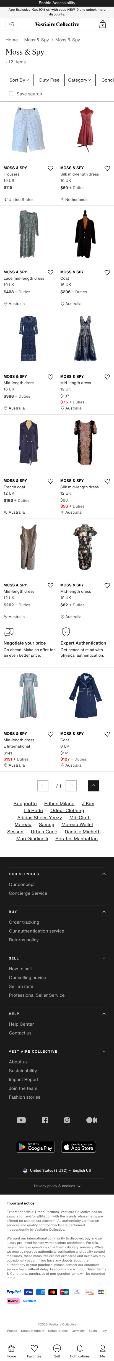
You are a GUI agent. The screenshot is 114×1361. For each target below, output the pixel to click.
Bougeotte (25, 803)
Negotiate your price (25, 643)
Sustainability (23, 1070)
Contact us (20, 1032)
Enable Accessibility (57, 3)
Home (12, 39)
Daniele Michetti (82, 831)
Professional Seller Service (36, 995)
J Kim (88, 803)
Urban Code (44, 831)
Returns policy (24, 939)
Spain (93, 1331)
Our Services (24, 874)
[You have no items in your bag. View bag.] (103, 24)
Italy (104, 1331)
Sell (14, 958)
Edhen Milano (59, 803)
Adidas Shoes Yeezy (39, 817)
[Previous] (42, 785)
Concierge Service (28, 893)
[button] (103, 24)
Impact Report (23, 1079)
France (12, 1331)
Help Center (21, 1024)
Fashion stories (24, 1097)
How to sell (20, 968)
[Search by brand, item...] (11, 24)
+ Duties (76, 187)
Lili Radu (33, 810)
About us (18, 1061)
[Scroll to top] (93, 785)
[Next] (71, 785)
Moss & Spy (36, 39)
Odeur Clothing (67, 810)
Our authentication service (36, 931)
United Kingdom (32, 1331)
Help (14, 1014)
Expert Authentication (83, 643)
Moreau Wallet (77, 824)
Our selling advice (27, 977)
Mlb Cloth (80, 817)
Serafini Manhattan (76, 838)
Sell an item (21, 986)
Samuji (46, 824)
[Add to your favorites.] (50, 168)
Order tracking (24, 922)
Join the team (23, 1088)
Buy (13, 912)
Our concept (22, 884)
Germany (78, 1331)
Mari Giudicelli (32, 838)
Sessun (15, 831)
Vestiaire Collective (33, 1051)
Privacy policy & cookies (54, 1185)
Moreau (23, 824)
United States (58, 1331)
